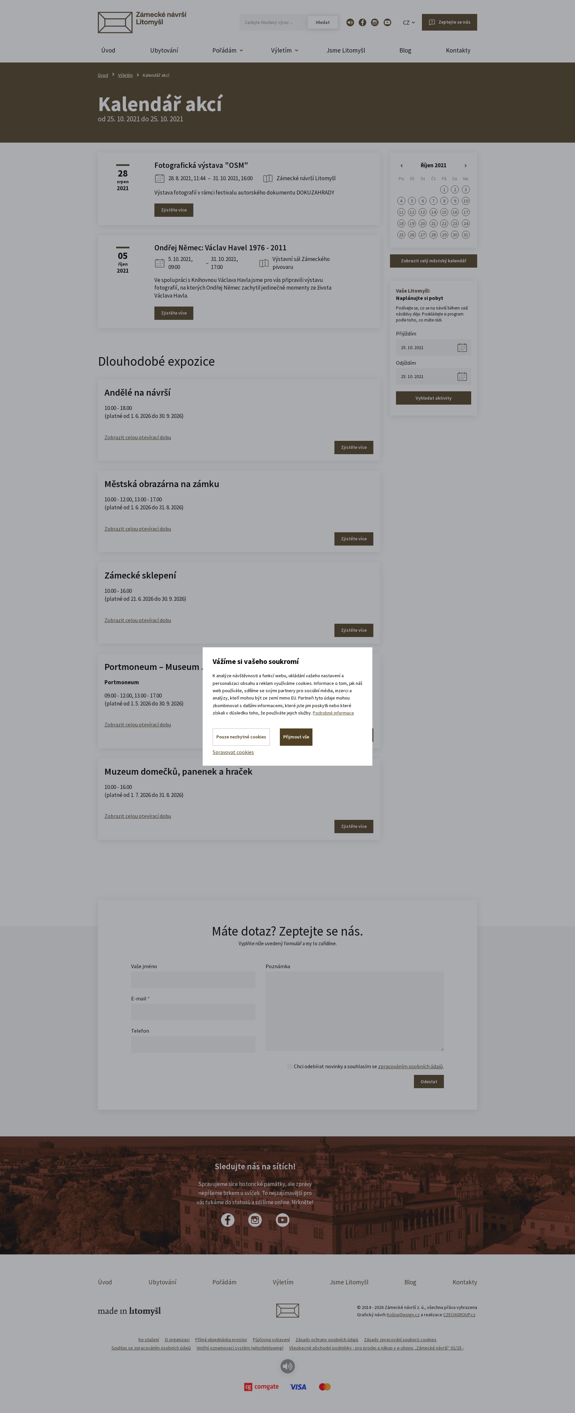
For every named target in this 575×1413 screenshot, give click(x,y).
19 (412, 223)
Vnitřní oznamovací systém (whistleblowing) (240, 1348)
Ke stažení (148, 1340)
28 (433, 235)
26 (412, 235)
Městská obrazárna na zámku (161, 484)
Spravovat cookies (233, 752)
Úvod (108, 50)
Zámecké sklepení (140, 575)
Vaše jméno (144, 966)
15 (444, 212)
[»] (466, 166)
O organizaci (177, 1340)
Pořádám (224, 1282)
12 (412, 212)
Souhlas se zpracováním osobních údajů (151, 1348)
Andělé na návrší (137, 392)
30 (455, 235)
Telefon (140, 1030)
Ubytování (164, 50)
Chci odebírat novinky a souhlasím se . (369, 1066)
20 (422, 223)
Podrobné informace (333, 713)
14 (433, 212)
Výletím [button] (281, 50)
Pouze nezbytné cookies (241, 737)
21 (433, 223)
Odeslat (429, 1082)
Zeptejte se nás (455, 22)
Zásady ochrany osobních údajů (326, 1340)
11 (401, 212)
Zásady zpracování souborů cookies (400, 1340)
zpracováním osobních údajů (410, 1066)
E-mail (140, 998)
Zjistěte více (174, 210)
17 (466, 212)
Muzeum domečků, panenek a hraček (178, 771)
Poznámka (278, 966)
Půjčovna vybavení (271, 1340)
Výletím (125, 75)
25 (401, 235)
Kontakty (458, 50)
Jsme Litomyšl (345, 50)
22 (444, 223)
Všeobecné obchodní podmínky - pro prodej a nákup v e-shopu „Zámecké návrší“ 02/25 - (376, 1348)
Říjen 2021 (434, 165)
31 (466, 235)
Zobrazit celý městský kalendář (433, 261)
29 (444, 235)
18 (401, 223)
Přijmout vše (296, 737)
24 (466, 223)
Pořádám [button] (224, 50)
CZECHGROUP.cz (459, 1315)
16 (455, 212)
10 (466, 201)
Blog (405, 50)
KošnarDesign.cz (403, 1315)
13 (422, 212)
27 (422, 235)
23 (455, 223)
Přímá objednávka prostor (221, 1340)
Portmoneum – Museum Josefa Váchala (182, 667)
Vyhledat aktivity (434, 398)
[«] (401, 166)
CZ (406, 22)
